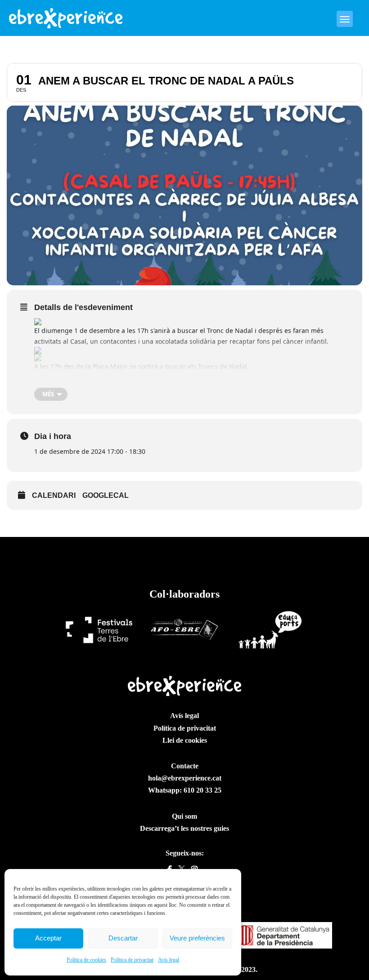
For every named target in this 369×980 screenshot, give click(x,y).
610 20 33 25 (202, 790)
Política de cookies (86, 960)
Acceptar (48, 938)
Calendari (54, 495)
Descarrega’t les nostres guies (184, 828)
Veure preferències (197, 938)
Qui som (184, 816)
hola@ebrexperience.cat (184, 778)
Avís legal (168, 960)
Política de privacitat (132, 960)
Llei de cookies (184, 740)
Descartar (123, 938)
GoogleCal (105, 495)
